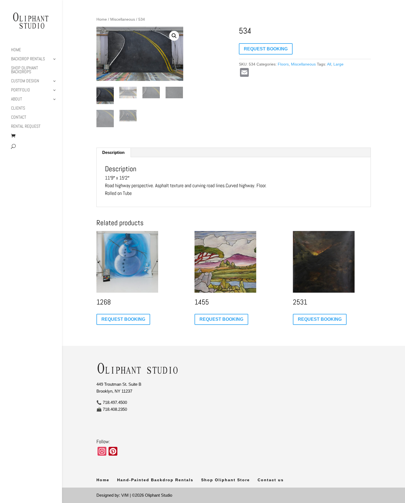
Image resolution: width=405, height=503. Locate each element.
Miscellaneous (122, 19)
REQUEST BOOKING (266, 49)
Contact (18, 117)
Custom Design (25, 81)
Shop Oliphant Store (225, 480)
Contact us (271, 480)
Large (338, 64)
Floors (283, 64)
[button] (174, 36)
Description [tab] (113, 152)
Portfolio (20, 90)
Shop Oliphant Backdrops (24, 70)
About (16, 99)
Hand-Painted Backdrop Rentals (155, 480)
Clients (18, 108)
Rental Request (25, 126)
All (329, 64)
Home (16, 50)
